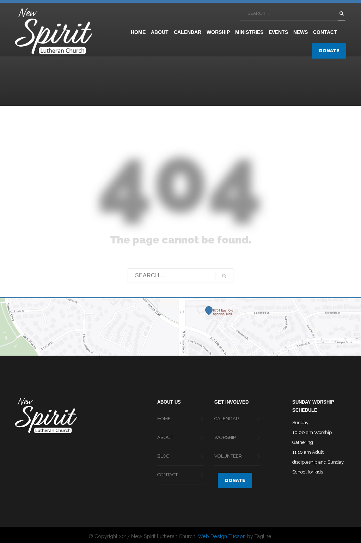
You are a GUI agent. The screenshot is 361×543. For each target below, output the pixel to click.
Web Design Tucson (222, 536)
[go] (341, 13)
